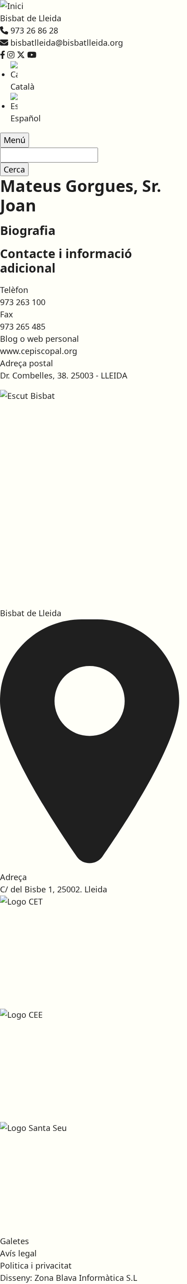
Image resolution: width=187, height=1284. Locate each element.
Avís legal (18, 1253)
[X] (21, 54)
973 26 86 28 (34, 30)
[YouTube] (31, 54)
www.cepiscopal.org (38, 350)
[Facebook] (2, 54)
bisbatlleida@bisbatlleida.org (66, 42)
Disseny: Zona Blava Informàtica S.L (68, 1277)
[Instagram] (11, 54)
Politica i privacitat (36, 1265)
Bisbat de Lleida (30, 18)
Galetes (14, 1241)
